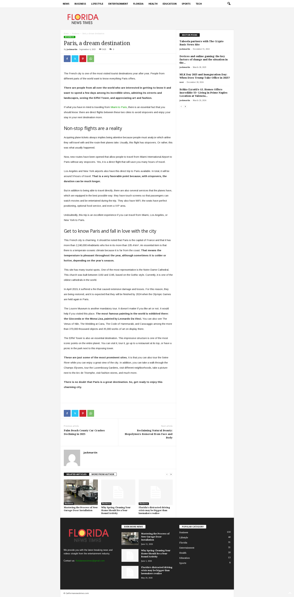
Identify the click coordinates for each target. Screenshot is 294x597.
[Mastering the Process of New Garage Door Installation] (81, 492)
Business (80, 3)
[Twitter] (75, 58)
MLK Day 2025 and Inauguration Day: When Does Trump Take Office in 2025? (204, 76)
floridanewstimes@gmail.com (90, 560)
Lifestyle (97, 3)
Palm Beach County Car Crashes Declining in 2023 (84, 432)
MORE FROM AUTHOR (103, 474)
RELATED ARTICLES (76, 474)
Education (170, 3)
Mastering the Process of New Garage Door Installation (155, 536)
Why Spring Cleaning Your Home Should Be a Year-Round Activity (116, 510)
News (66, 3)
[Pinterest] (82, 58)
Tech (199, 3)
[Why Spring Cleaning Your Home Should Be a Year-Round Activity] (118, 492)
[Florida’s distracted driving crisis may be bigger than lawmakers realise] (156, 492)
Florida (138, 3)
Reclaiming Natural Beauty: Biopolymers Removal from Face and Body (149, 434)
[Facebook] (67, 58)
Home (66, 34)
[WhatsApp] (90, 58)
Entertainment (118, 3)
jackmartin (72, 49)
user (181, 82)
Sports (186, 3)
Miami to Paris (119, 107)
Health (153, 3)
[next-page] (171, 474)
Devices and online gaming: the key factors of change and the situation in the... (203, 59)
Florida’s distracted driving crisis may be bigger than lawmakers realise (154, 510)
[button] (229, 3)
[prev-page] (167, 474)
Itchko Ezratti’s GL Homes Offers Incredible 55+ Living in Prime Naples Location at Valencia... (203, 92)
